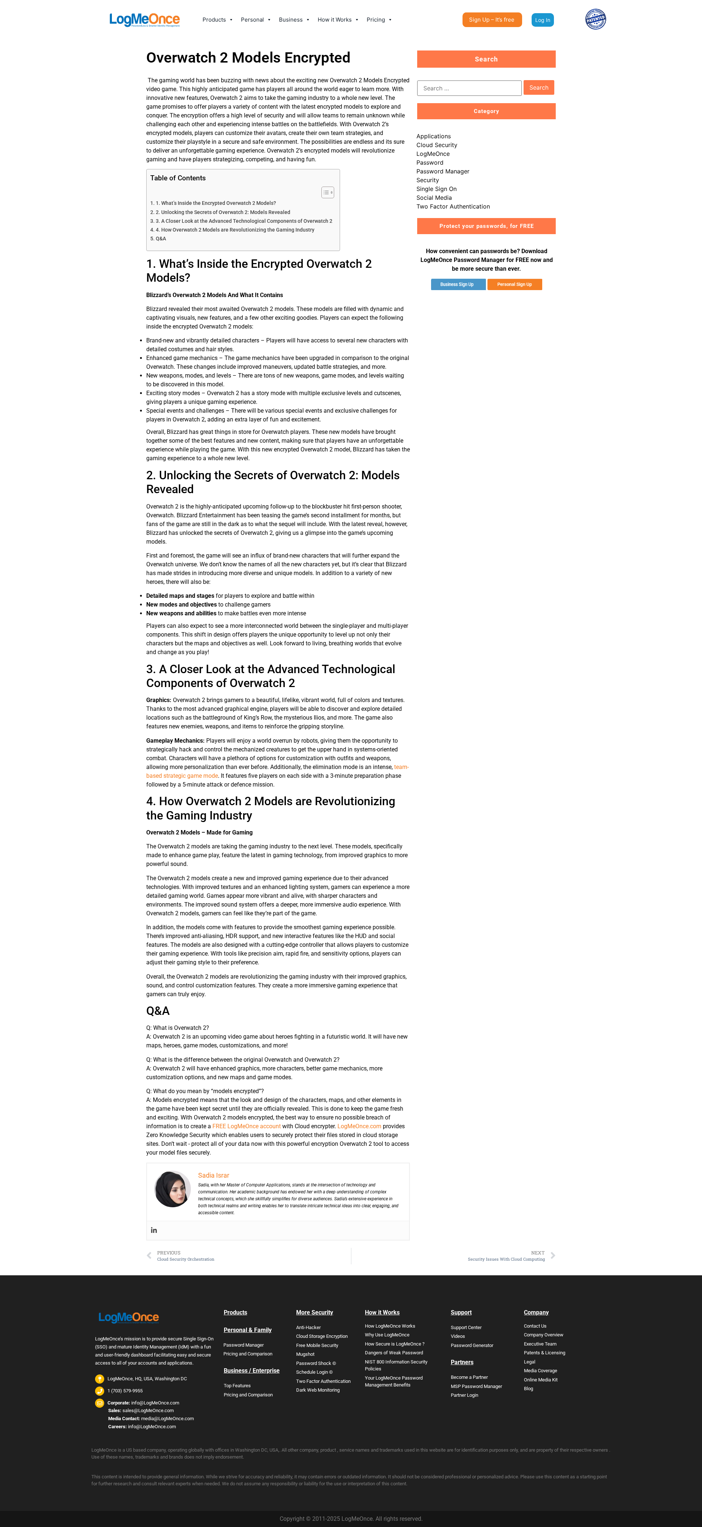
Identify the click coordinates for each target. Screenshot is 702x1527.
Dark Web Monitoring (318, 1390)
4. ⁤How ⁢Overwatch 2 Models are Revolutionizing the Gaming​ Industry (235, 230)
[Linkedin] (154, 1230)
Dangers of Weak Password (394, 1352)
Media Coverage (540, 1370)
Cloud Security (436, 145)
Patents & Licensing (544, 1352)
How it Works (335, 19)
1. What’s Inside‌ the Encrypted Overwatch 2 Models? (216, 203)
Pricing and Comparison (247, 1354)
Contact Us (535, 1326)
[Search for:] (469, 88)
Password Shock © (316, 1363)
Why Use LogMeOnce (387, 1334)
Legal (529, 1362)
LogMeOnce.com (359, 1126)
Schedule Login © (314, 1372)
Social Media (434, 197)
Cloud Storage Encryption (322, 1336)
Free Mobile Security (317, 1345)
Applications (433, 136)
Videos (458, 1336)
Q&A (161, 239)
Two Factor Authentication (453, 206)
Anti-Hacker (308, 1327)
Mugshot (305, 1354)
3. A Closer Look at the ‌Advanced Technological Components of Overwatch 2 (244, 221)
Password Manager (442, 171)
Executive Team (540, 1344)
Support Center (466, 1327)
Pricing (376, 19)
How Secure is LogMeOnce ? (394, 1344)
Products (214, 19)
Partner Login (464, 1395)
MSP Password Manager (476, 1386)
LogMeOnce (433, 153)
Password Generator (472, 1345)
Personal (252, 19)
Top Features (237, 1385)
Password (430, 162)
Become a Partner (469, 1377)
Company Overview (543, 1334)
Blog (528, 1388)
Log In (542, 20)
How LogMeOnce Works (390, 1326)
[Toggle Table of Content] (324, 192)
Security (427, 180)
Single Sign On (436, 188)
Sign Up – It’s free (491, 19)
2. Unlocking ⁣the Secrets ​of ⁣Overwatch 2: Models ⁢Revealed (223, 212)
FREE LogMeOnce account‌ (246, 1126)
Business (291, 19)
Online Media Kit (541, 1379)
